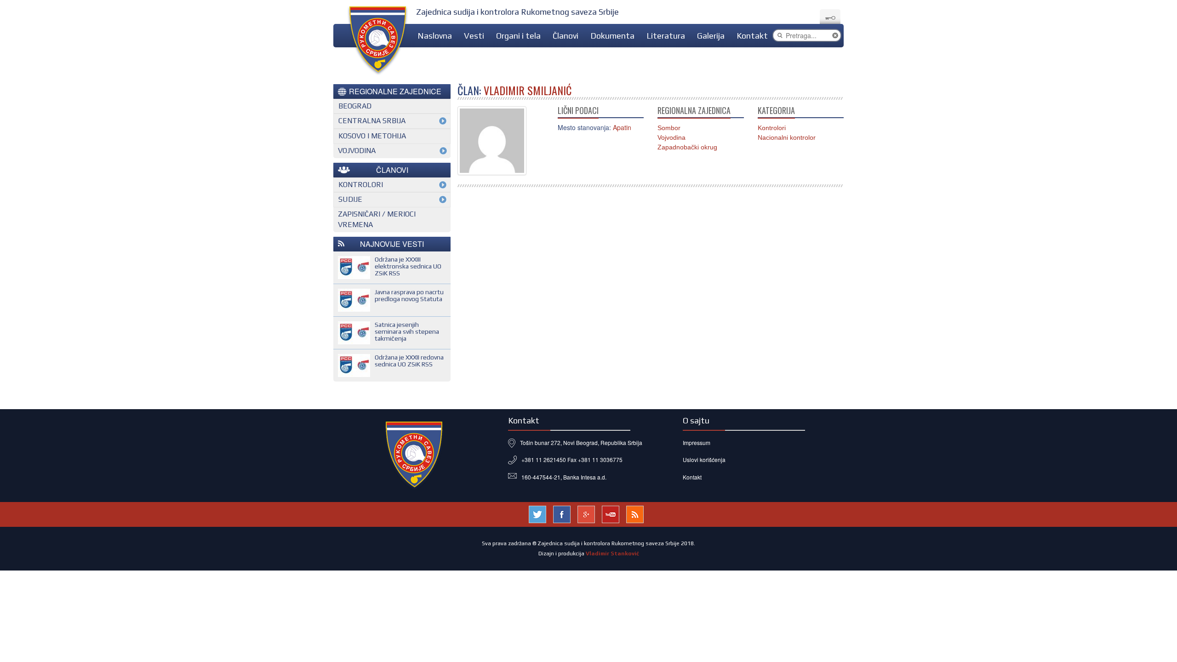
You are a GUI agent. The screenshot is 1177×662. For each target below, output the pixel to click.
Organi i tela (518, 35)
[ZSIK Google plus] (586, 513)
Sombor (668, 127)
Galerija (711, 35)
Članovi (565, 35)
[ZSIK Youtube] (610, 513)
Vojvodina (671, 137)
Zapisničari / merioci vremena (377, 219)
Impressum (696, 442)
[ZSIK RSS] (635, 513)
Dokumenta (612, 35)
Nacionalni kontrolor (787, 137)
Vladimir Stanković (612, 553)
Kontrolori (772, 127)
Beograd (354, 106)
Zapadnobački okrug (687, 147)
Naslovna (434, 35)
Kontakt (752, 35)
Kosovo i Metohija (372, 135)
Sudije (350, 199)
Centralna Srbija (372, 120)
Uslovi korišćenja (704, 459)
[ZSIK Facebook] (562, 513)
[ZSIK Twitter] (537, 513)
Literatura (665, 35)
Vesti (474, 35)
